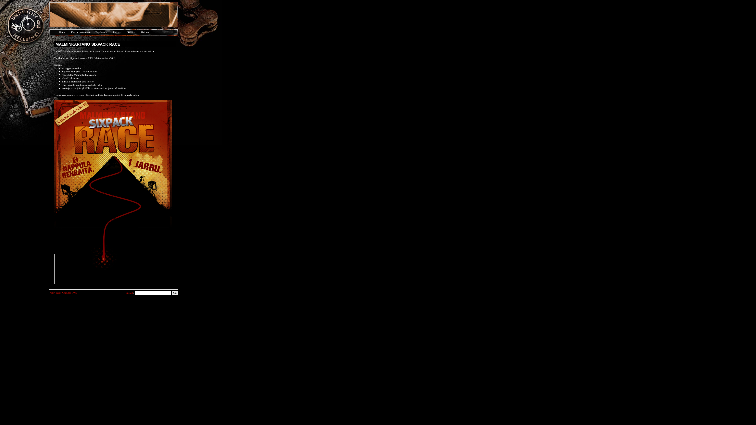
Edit (58, 292)
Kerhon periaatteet (80, 32)
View (52, 292)
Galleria (131, 32)
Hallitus (145, 32)
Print (74, 292)
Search (129, 293)
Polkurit (117, 32)
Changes (66, 292)
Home (62, 32)
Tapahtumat (101, 32)
